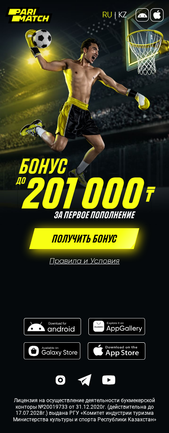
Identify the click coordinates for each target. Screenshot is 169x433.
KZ (122, 15)
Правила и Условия (84, 260)
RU (109, 15)
